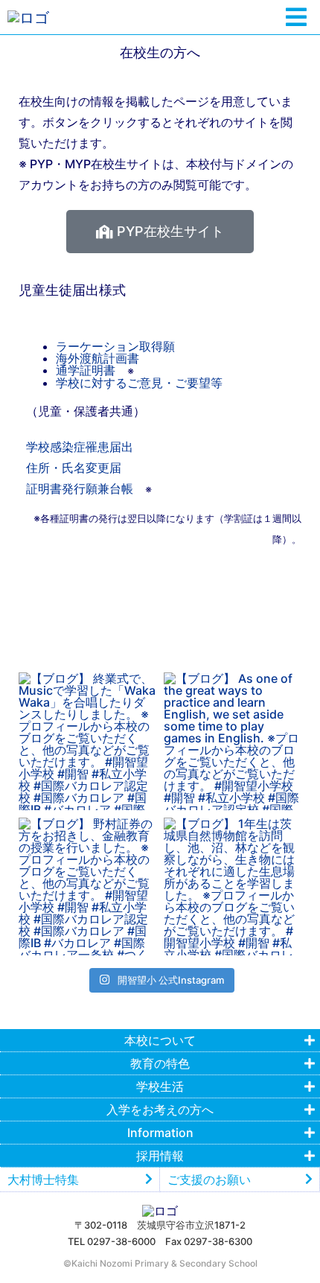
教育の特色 (160, 1063)
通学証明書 (85, 370)
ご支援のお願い (209, 1179)
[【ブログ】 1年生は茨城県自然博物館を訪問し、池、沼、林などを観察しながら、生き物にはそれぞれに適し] (232, 886)
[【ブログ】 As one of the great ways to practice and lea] (232, 741)
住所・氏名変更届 (73, 467)
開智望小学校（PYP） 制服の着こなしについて (160, 589)
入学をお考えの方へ (160, 1109)
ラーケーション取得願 (115, 346)
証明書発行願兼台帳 (79, 488)
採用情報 (160, 1155)
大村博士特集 (43, 1179)
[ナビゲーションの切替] (296, 17)
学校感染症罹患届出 (79, 446)
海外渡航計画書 (97, 358)
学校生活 (160, 1086)
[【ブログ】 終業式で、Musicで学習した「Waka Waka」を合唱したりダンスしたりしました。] (87, 741)
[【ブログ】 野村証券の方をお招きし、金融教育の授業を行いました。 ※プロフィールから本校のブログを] (87, 886)
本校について (160, 1040)
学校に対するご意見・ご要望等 (139, 382)
